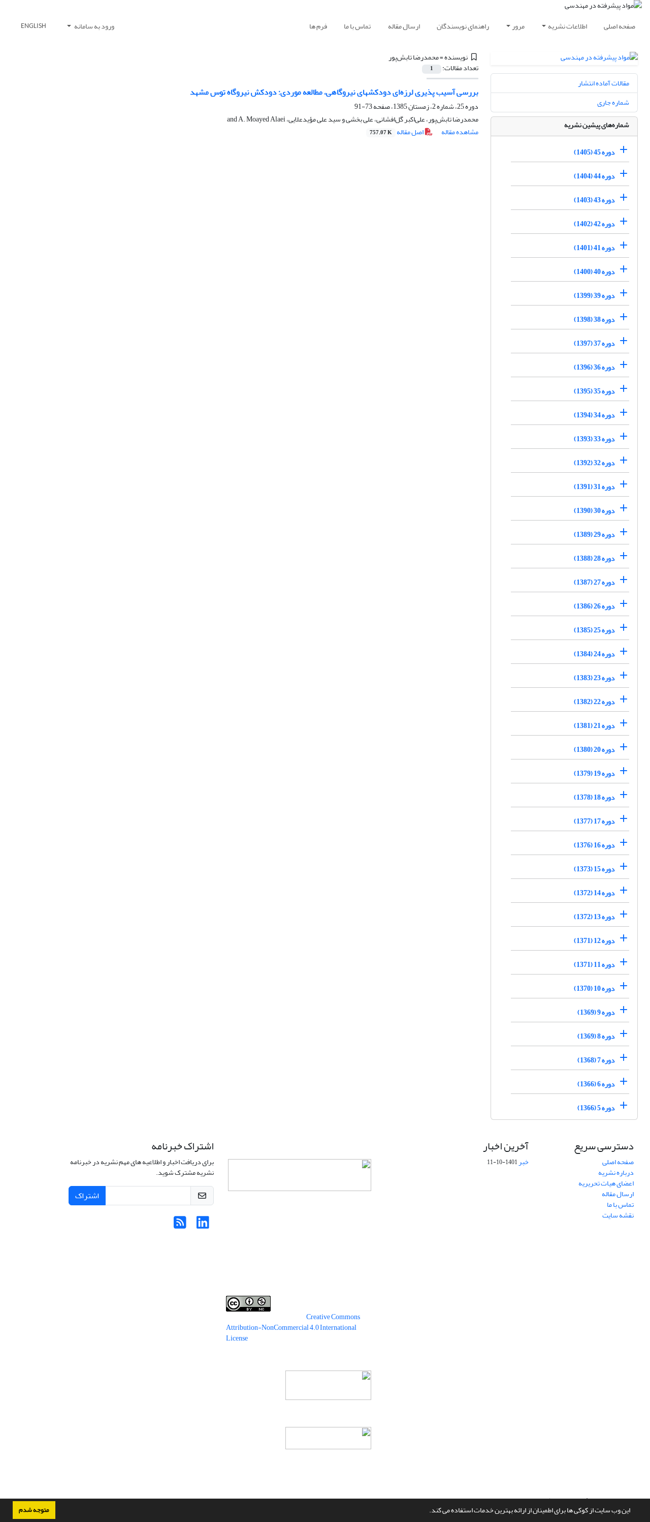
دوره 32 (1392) (594, 463)
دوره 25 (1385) (594, 630)
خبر (523, 1162)
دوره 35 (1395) (594, 391)
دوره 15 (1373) (594, 869)
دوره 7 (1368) (596, 1060)
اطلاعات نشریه (567, 26)
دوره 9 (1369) (596, 1012)
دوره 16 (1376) (594, 845)
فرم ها (318, 26)
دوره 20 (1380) (594, 749)
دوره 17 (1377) (594, 821)
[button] (426, 1511)
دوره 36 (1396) (594, 367)
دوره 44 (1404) (594, 176)
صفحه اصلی (619, 26)
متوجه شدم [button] (34, 1510)
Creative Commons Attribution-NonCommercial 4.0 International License (293, 1327)
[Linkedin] (203, 1225)
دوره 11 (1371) (594, 964)
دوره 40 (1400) (594, 272)
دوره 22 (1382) (594, 702)
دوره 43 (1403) (594, 200)
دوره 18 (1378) (594, 797)
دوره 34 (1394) (594, 415)
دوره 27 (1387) (594, 582)
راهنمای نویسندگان (463, 26)
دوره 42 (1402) (594, 224)
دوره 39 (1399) (594, 295)
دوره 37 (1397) (594, 343)
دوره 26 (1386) (594, 606)
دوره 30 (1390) (594, 511)
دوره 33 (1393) (594, 439)
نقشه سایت (618, 1215)
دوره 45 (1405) (594, 152)
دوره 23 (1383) (594, 678)
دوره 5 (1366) (596, 1108)
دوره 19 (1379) (594, 773)
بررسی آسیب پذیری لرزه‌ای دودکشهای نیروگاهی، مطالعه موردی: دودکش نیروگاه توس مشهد (334, 92)
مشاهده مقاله (459, 132)
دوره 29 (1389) (594, 534)
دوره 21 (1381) (594, 726)
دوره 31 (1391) (594, 487)
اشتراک (87, 1195)
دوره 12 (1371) (594, 941)
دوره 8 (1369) (596, 1036)
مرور (518, 26)
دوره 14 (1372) (594, 893)
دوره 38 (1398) (594, 319)
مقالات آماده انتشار (603, 83)
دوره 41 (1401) (594, 248)
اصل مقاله (397, 132)
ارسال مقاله (404, 26)
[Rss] (180, 1225)
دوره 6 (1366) (596, 1084)
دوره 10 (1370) (594, 988)
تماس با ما (357, 26)
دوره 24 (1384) (594, 654)
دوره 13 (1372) (594, 917)
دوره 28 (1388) (594, 558)
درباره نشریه (616, 1172)
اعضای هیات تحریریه (606, 1183)
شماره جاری (613, 102)
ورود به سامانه (93, 26)
